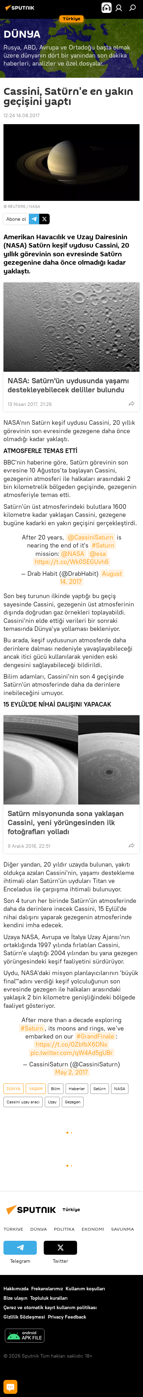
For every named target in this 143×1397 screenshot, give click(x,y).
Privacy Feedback (67, 1317)
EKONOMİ (93, 1229)
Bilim (55, 1088)
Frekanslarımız (47, 1288)
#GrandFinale (95, 1036)
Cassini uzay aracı (23, 1101)
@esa (98, 554)
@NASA (72, 554)
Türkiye (13, 1229)
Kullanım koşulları (85, 1288)
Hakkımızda (15, 1288)
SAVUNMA (122, 1229)
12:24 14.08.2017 (21, 115)
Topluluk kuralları (49, 1298)
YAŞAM (36, 1088)
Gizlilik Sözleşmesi (24, 1317)
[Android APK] (24, 1336)
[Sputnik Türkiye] (20, 10)
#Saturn (103, 545)
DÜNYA (13, 1088)
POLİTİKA (64, 1229)
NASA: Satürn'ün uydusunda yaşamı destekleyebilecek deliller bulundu (68, 385)
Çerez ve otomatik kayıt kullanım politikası (50, 1307)
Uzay (52, 1101)
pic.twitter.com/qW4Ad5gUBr (72, 1053)
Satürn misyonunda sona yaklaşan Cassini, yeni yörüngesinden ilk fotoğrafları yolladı (66, 822)
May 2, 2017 (71, 1072)
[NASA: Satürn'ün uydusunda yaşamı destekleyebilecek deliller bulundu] (71, 327)
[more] (131, 403)
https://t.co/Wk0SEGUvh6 (72, 562)
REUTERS (16, 206)
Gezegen (73, 1101)
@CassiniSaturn (90, 537)
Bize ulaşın (15, 1298)
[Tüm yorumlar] (10, 1387)
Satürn (99, 1088)
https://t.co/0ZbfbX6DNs (71, 1044)
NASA (119, 1088)
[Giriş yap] (119, 8)
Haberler (77, 1088)
